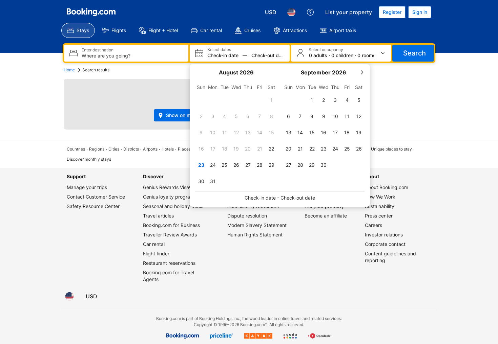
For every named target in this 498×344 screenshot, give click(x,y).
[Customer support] (310, 12)
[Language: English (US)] (291, 12)
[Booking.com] (91, 12)
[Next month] (362, 72)
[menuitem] (78, 30)
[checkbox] (271, 100)
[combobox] (132, 55)
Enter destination (97, 50)
